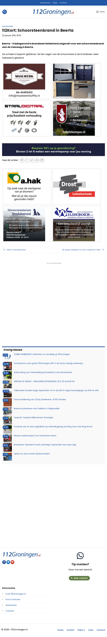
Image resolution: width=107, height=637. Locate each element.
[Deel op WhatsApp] (22, 160)
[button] (4, 12)
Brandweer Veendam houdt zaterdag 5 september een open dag (45, 444)
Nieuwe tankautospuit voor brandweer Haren (35, 435)
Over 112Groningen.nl (16, 593)
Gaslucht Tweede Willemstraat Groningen (33, 417)
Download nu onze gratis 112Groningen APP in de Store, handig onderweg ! (48, 363)
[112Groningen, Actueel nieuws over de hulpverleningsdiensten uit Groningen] (53, 12)
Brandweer (7, 26)
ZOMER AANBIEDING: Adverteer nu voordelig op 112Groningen (42, 354)
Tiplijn (55, 3)
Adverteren (45, 3)
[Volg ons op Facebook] (4, 562)
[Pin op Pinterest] (37, 160)
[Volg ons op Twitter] (8, 562)
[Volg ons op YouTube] (12, 562)
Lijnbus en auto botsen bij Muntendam (32, 453)
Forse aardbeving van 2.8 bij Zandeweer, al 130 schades (40, 399)
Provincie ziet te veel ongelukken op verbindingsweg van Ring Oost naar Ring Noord (53, 426)
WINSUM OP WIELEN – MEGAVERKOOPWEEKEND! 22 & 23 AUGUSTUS (44, 381)
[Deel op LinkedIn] (42, 160)
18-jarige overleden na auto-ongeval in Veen (81, 250)
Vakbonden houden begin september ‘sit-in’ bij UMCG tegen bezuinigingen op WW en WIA (56, 390)
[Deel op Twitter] (32, 160)
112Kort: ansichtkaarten (16, 250)
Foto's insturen (13, 599)
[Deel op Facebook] (27, 160)
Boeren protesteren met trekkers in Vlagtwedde (36, 408)
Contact (63, 3)
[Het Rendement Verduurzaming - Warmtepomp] (53, 149)
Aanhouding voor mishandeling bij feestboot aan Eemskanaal (43, 372)
